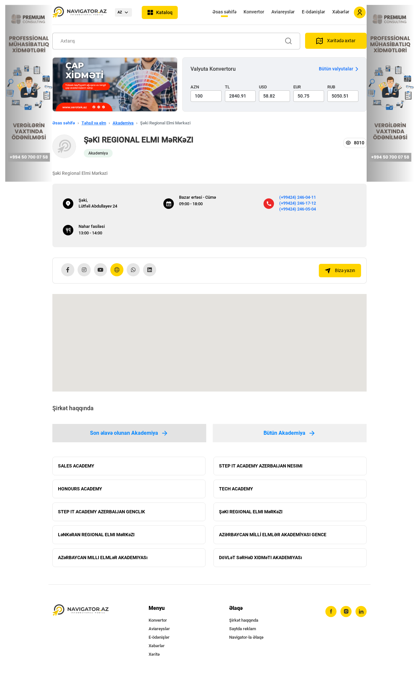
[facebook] (331, 611)
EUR (297, 86)
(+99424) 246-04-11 (297, 197)
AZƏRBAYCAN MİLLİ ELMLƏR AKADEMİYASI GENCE (272, 534)
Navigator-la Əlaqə (246, 637)
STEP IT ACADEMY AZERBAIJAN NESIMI (260, 465)
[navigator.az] (80, 610)
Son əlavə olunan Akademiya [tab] (124, 433)
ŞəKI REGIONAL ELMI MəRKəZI (250, 511)
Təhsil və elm (94, 122)
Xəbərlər (340, 11)
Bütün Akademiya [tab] (284, 433)
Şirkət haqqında (243, 620)
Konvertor (254, 11)
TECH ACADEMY (236, 488)
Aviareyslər (283, 11)
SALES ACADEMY (76, 465)
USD (263, 86)
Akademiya (123, 122)
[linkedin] (361, 611)
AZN (195, 86)
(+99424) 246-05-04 (297, 209)
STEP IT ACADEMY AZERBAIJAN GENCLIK (101, 511)
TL (227, 86)
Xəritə (154, 654)
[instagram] (346, 611)
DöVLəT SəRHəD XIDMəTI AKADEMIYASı (260, 557)
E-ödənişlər (313, 11)
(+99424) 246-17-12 (297, 203)
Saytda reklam (242, 628)
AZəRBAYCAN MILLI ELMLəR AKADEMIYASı (103, 557)
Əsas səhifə (224, 11)
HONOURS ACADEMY (80, 488)
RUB (331, 86)
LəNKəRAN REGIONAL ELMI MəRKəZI (96, 534)
